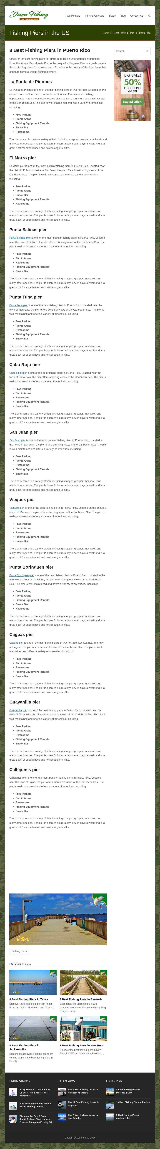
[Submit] (147, 51)
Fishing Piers (19, 951)
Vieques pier (16, 507)
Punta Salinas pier (20, 237)
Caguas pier (16, 642)
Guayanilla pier (18, 710)
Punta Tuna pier (18, 305)
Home (105, 33)
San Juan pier (17, 440)
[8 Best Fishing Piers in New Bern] (83, 1028)
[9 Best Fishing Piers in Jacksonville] (33, 1028)
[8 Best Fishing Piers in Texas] (33, 982)
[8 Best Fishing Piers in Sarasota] (83, 982)
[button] (149, 16)
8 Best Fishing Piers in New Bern (82, 1045)
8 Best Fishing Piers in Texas (28, 999)
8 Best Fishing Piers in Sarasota (81, 999)
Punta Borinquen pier (21, 575)
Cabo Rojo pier (18, 372)
